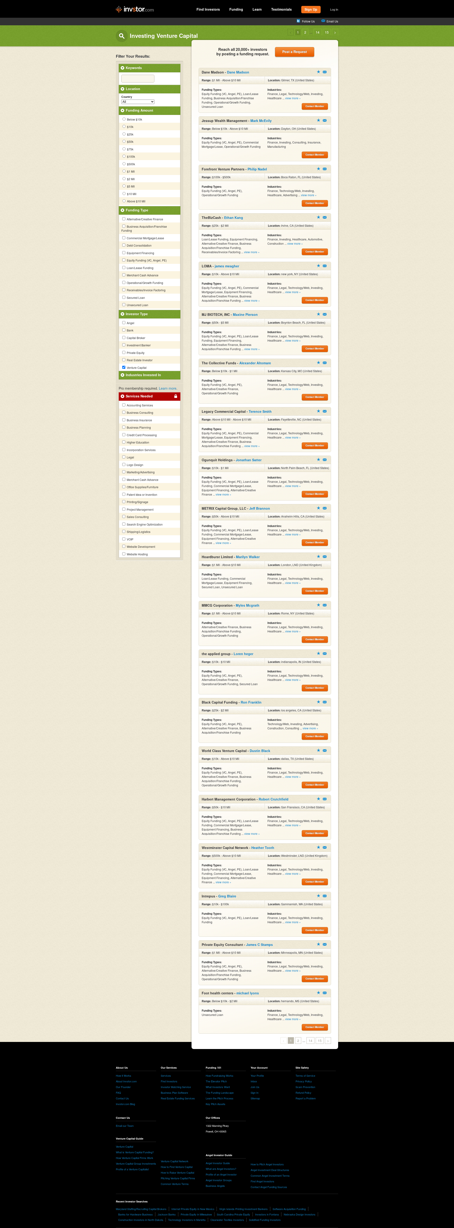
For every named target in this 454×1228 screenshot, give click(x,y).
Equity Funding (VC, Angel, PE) (146, 260)
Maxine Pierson (245, 314)
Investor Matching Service (176, 1087)
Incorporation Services (141, 450)
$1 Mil (130, 171)
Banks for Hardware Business (135, 1214)
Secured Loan (135, 298)
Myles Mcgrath (247, 605)
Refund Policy (303, 1092)
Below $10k (134, 119)
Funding (236, 9)
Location (133, 88)
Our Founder (123, 1087)
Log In (334, 9)
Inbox (254, 1081)
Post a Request (294, 51)
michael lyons (247, 993)
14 (317, 32)
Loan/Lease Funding (139, 268)
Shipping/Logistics (138, 532)
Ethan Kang (233, 217)
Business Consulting (139, 412)
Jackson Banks (167, 1214)
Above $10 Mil (135, 201)
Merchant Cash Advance (142, 275)
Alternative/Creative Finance (144, 219)
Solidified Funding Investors (265, 1220)
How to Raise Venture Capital (177, 1172)
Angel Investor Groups (219, 1180)
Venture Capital (136, 368)
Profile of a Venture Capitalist (132, 1169)
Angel (130, 323)
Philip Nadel (257, 169)
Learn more (167, 388)
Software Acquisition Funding (289, 1209)
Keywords (134, 67)
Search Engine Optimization (144, 524)
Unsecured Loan (137, 305)
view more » (293, 98)
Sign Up (311, 9)
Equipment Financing (140, 253)
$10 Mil (131, 194)
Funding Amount (139, 110)
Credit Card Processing (141, 435)
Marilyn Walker (248, 556)
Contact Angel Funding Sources (269, 1187)
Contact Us (122, 1098)
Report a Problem (306, 1098)
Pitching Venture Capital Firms (178, 1178)
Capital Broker (135, 338)
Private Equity (135, 353)
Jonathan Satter (249, 459)
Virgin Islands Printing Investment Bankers (243, 1209)
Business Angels (215, 1186)
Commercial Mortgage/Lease (145, 238)
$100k (130, 156)
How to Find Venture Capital (176, 1167)
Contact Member (325, 72)
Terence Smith (260, 411)
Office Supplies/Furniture (142, 487)
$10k (129, 127)
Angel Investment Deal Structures (270, 1170)
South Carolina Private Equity (233, 1214)
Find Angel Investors (262, 1181)
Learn (257, 9)
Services (166, 1075)
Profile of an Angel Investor (221, 1174)
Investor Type (137, 313)
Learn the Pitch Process (219, 1098)
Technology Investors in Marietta (186, 1220)
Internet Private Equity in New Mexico (192, 1209)
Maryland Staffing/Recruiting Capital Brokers (141, 1209)
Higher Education (137, 442)
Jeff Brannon (259, 508)
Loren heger (243, 653)
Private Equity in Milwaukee (196, 1214)
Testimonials (281, 9)
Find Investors (208, 9)
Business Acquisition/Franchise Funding (144, 228)
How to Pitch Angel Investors (267, 1164)
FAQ (118, 1092)
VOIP (129, 539)
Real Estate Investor (139, 360)
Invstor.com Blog (125, 1104)
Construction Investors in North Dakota (140, 1220)
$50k (129, 141)
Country (126, 97)
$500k (130, 164)
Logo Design (134, 465)
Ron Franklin (251, 702)
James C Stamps (259, 944)
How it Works (123, 1075)
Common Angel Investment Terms (270, 1175)
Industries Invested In (143, 374)
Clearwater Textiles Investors (227, 1220)
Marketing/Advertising (140, 472)
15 (327, 32)
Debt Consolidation (139, 245)
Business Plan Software (174, 1092)
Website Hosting (137, 554)
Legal (130, 457)
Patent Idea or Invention (141, 494)
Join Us (255, 1087)
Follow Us (308, 21)
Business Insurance (139, 420)
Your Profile (257, 1075)
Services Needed (139, 396)
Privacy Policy (304, 1081)
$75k (129, 149)
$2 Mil (130, 179)
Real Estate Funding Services (178, 1098)
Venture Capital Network (174, 1161)
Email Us (332, 21)
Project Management (139, 509)
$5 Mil (130, 186)
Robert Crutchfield (273, 799)
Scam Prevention (305, 1087)
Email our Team (125, 1126)
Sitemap (255, 1098)
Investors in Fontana (267, 1214)
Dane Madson (238, 72)
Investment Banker (138, 345)
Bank (129, 330)
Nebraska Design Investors (299, 1214)
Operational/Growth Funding (144, 283)
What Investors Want (218, 1087)
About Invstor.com (126, 1081)
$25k (129, 134)
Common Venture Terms (175, 1184)
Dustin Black (260, 750)
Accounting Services (139, 405)
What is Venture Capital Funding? (135, 1152)
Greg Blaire (227, 896)
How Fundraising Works (219, 1075)
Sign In (254, 1092)
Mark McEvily (261, 120)
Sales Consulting (137, 517)
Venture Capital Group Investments (136, 1163)
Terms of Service (305, 1075)
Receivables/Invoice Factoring (146, 290)
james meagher (227, 266)
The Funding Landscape (220, 1092)
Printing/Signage (137, 502)
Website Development (140, 546)
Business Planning (138, 427)
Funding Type (137, 210)
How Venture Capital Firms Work (134, 1158)
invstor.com (135, 9)
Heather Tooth (262, 847)
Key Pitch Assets (215, 1104)
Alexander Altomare (255, 363)
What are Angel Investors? (221, 1169)
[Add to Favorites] (318, 72)
